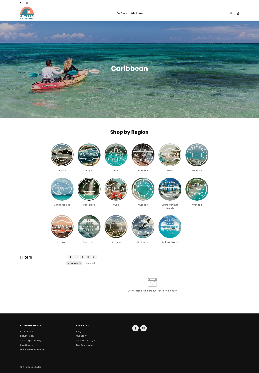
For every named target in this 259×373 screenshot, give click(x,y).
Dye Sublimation (85, 345)
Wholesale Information (32, 349)
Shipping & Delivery (30, 340)
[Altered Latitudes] (27, 13)
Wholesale (137, 13)
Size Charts (26, 345)
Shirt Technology (85, 340)
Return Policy (27, 335)
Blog (78, 331)
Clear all (90, 263)
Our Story (122, 13)
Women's (76, 263)
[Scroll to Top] (254, 358)
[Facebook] (20, 3)
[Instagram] (26, 3)
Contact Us (26, 331)
